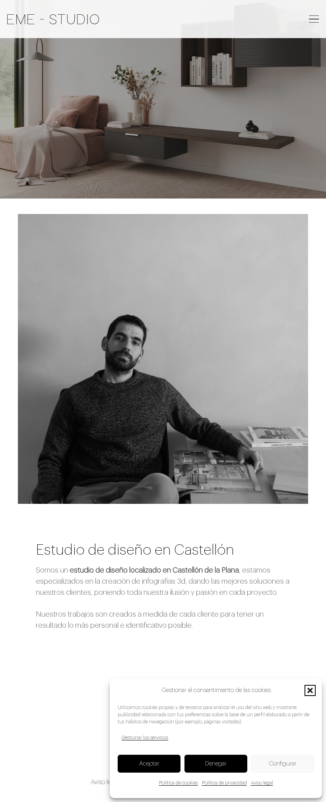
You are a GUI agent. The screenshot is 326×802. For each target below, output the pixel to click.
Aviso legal (262, 783)
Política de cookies (178, 783)
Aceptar (149, 764)
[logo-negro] (53, 19)
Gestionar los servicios (145, 737)
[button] (310, 690)
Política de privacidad (224, 783)
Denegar (216, 764)
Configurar (283, 764)
